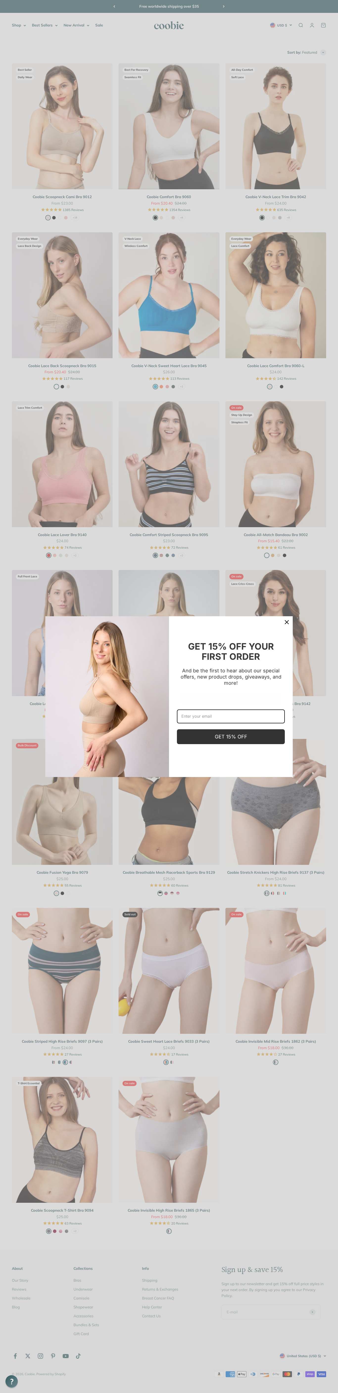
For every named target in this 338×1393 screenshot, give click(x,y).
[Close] (287, 622)
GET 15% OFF (231, 737)
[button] (11, 1381)
